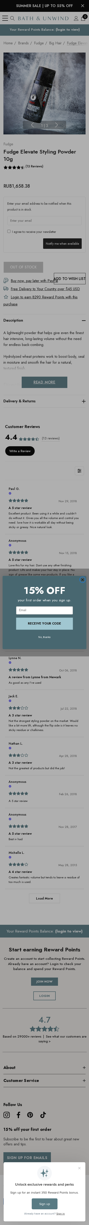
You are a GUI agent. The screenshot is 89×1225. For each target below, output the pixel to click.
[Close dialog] (82, 579)
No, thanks (44, 637)
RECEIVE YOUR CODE (44, 623)
